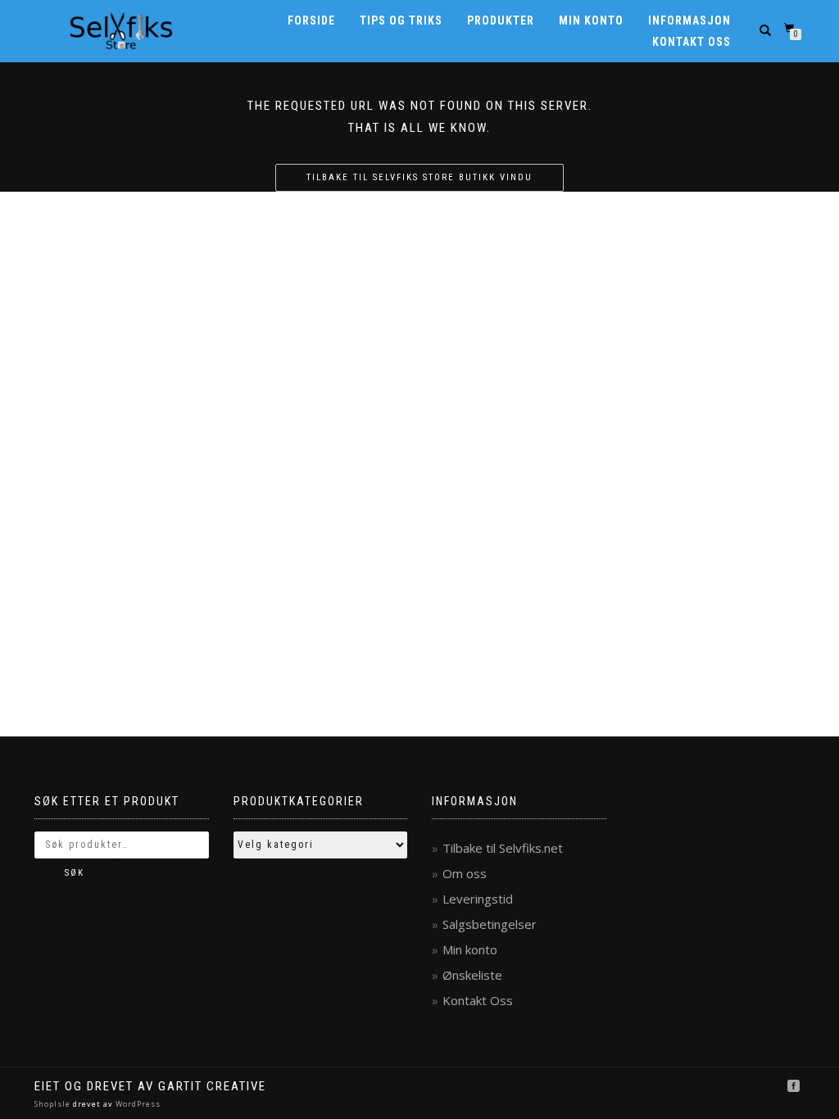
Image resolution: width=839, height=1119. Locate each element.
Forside (311, 20)
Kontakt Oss (691, 41)
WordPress (137, 1104)
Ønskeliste (472, 975)
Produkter (500, 20)
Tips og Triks (401, 20)
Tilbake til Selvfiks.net (502, 848)
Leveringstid (477, 898)
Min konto (591, 20)
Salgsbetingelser (489, 924)
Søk (74, 873)
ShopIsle (53, 1104)
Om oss (464, 873)
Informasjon (689, 20)
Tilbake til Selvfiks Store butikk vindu (419, 177)
